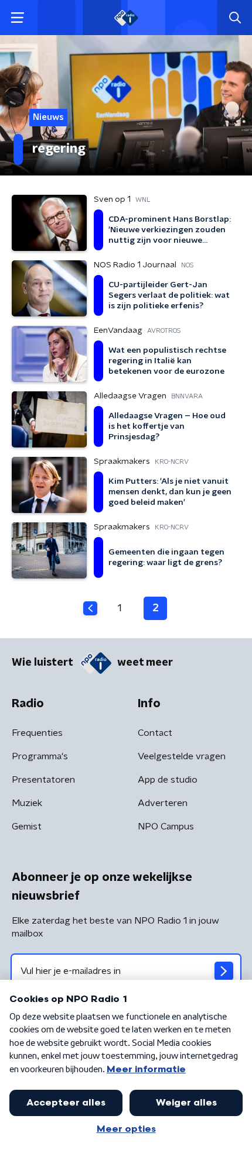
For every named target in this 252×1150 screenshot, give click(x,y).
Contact (155, 733)
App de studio (167, 779)
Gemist (27, 826)
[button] (17, 18)
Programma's (40, 756)
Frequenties (37, 733)
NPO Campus (166, 826)
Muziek (27, 803)
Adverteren (163, 803)
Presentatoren (43, 779)
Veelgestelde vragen (182, 756)
